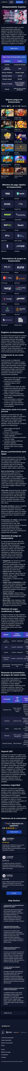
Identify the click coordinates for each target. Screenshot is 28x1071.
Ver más (14, 893)
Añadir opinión (14, 831)
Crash (16, 106)
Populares (3, 106)
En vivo (10, 106)
